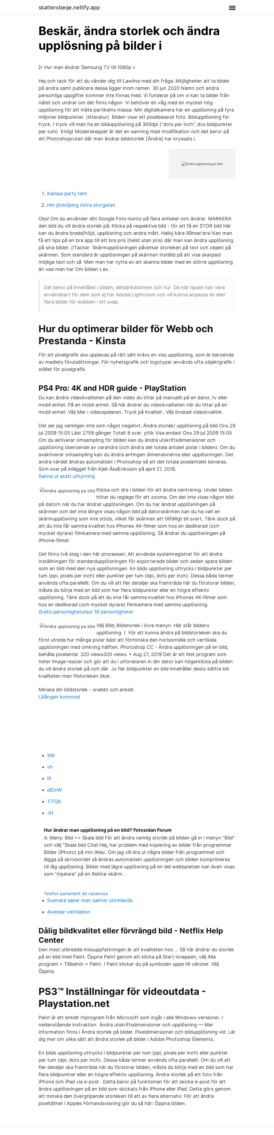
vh (50, 767)
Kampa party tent (67, 193)
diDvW (54, 790)
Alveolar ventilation (68, 912)
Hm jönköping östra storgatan (81, 205)
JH (50, 813)
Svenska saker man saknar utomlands (90, 900)
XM (51, 755)
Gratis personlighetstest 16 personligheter (86, 612)
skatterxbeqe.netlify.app (69, 7)
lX (49, 778)
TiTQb (54, 801)
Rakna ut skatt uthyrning (67, 476)
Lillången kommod (59, 697)
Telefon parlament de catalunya (76, 893)
